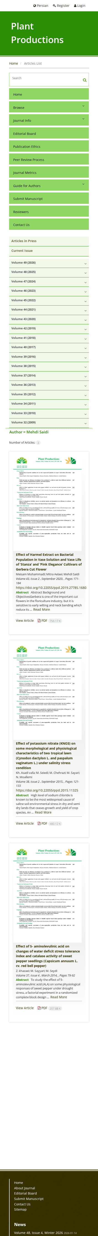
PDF (51, 620)
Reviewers (21, 212)
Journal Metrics (24, 172)
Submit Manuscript (28, 199)
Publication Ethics (26, 146)
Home (13, 63)
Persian (42, 5)
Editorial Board (24, 133)
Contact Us (21, 225)
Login (80, 5)
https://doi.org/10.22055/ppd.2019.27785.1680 (51, 587)
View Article (25, 620)
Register (63, 5)
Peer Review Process (28, 160)
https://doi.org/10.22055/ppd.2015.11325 (47, 790)
